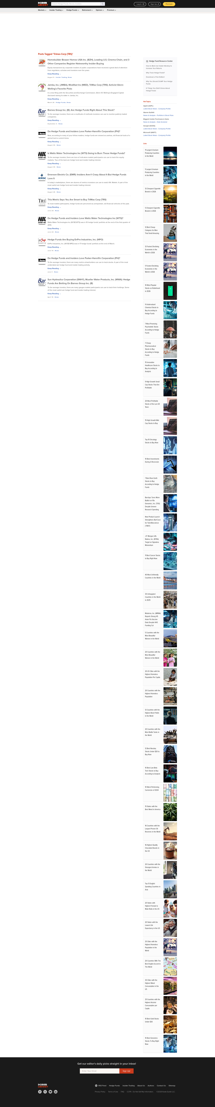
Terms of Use (113, 1091)
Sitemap (172, 1085)
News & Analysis (149, 115)
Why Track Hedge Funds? (155, 72)
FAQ (122, 1091)
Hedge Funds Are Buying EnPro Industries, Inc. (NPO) (75, 239)
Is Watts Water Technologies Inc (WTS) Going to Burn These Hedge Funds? (86, 153)
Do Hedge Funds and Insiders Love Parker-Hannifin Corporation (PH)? (84, 131)
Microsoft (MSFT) (149, 132)
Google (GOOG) (149, 126)
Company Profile (164, 109)
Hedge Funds (72, 10)
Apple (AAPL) (148, 106)
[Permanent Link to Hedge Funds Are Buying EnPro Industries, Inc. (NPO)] (42, 241)
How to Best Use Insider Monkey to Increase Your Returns (159, 67)
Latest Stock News (150, 109)
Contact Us (161, 1085)
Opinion (99, 10)
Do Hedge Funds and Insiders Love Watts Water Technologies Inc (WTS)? (85, 218)
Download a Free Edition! (155, 77)
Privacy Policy (100, 1091)
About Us (141, 1085)
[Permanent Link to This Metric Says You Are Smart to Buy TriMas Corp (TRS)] (42, 201)
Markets (41, 10)
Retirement (86, 10)
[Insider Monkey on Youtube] (51, 1092)
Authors (151, 1085)
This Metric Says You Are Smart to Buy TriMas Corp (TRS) (77, 199)
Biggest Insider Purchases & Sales (156, 119)
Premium (169, 4)
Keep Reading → (54, 74)
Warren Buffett (148, 112)
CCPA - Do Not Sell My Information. (140, 1091)
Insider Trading (55, 10)
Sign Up (154, 4)
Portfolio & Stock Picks (165, 115)
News (70, 77)
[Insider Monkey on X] (46, 1092)
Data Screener (162, 122)
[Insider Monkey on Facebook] (40, 1092)
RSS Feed (102, 1085)
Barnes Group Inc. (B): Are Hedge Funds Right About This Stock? (81, 110)
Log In (139, 4)
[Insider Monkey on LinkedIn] (56, 1092)
